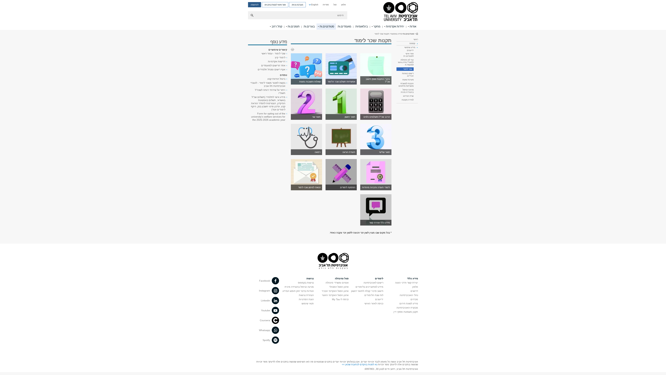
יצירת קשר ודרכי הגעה (406, 282)
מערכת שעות (408, 79)
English (314, 4)
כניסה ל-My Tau (340, 299)
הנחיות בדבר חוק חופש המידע (298, 291)
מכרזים (414, 299)
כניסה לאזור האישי (373, 303)
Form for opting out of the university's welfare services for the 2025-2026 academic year (268, 116)
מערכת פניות (297, 4)
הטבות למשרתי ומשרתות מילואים (406, 84)
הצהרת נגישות (306, 295)
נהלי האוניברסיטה (409, 295)
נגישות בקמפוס (306, 282)
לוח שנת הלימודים (373, 295)
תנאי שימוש (308, 303)
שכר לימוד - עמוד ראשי (273, 53)
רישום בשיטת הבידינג (408, 74)
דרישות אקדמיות (276, 61)
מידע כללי (412, 278)
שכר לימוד (407, 69)
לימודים (379, 278)
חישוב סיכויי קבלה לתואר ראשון (367, 291)
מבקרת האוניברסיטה (407, 307)
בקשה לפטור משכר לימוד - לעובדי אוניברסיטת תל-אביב (267, 84)
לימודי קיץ (280, 57)
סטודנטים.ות (327, 26)
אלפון (343, 4)
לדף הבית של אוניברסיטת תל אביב (416, 34)
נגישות (310, 278)
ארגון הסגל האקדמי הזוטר (335, 295)
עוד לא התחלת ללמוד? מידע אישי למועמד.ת (406, 62)
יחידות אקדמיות (395, 26)
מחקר (376, 26)
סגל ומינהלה (342, 278)
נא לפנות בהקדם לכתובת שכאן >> (359, 364)
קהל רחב (277, 26)
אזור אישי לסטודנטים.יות (275, 4)
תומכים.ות (294, 26)
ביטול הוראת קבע (276, 78)
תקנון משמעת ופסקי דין (406, 311)
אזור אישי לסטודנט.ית (408, 54)
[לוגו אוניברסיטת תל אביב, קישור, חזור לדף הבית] (400, 12)
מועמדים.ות (344, 26)
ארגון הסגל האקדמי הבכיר (335, 291)
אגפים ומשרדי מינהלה (337, 282)
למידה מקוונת (408, 100)
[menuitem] (343, 4)
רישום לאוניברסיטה (373, 282)
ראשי (415, 39)
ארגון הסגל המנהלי (339, 286)
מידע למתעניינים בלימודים (369, 286)
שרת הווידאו (408, 96)
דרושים (414, 291)
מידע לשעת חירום (408, 303)
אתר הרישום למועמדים (273, 65)
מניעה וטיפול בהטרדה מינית (407, 91)
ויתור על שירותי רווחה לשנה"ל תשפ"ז (270, 91)
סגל (335, 4)
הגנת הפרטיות (306, 299)
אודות (413, 26)
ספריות (326, 4)
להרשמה (254, 4)
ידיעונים (410, 50)
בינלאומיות (361, 26)
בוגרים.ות (309, 26)
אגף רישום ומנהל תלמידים (271, 69)
